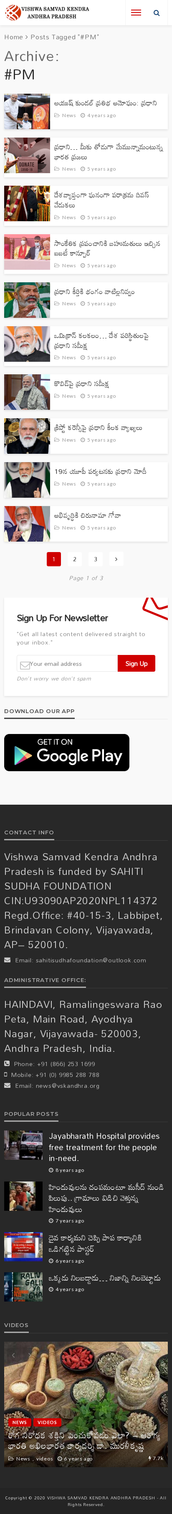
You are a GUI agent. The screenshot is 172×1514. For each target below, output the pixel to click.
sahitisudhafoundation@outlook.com (91, 960)
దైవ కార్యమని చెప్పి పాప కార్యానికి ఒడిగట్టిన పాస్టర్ (95, 1243)
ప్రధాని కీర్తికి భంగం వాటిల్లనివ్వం (94, 291)
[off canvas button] (136, 12)
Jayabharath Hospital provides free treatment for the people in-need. (104, 1147)
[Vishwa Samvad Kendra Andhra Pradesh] (47, 12)
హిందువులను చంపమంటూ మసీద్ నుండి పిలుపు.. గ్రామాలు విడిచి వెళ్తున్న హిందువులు (106, 1198)
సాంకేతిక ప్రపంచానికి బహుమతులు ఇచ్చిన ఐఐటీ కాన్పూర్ (107, 248)
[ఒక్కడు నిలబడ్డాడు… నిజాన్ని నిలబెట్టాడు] (23, 1287)
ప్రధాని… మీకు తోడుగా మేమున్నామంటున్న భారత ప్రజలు (108, 151)
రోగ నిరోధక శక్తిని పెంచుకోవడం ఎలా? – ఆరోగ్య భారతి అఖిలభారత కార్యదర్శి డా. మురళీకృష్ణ (84, 1440)
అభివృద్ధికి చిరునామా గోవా (87, 515)
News (69, 115)
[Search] (157, 12)
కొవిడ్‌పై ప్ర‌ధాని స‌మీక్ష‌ (82, 383)
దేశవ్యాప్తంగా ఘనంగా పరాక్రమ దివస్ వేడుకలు (101, 200)
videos (47, 1422)
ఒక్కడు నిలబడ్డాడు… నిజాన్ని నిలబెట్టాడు (105, 1278)
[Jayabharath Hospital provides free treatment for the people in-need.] (23, 1145)
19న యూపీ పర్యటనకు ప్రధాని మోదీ (100, 471)
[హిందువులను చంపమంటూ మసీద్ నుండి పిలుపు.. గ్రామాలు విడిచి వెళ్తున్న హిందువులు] (23, 1196)
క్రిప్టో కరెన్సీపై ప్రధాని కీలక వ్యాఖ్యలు (98, 427)
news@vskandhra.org (68, 1085)
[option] (86, 1404)
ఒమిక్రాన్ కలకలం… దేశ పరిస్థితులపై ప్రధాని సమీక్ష (101, 340)
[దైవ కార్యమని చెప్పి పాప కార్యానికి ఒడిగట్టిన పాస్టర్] (23, 1246)
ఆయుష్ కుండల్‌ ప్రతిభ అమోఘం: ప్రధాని (105, 103)
